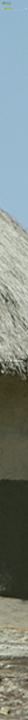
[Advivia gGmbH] (6, 3)
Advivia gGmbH (7, 8)
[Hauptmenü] (25, 9)
